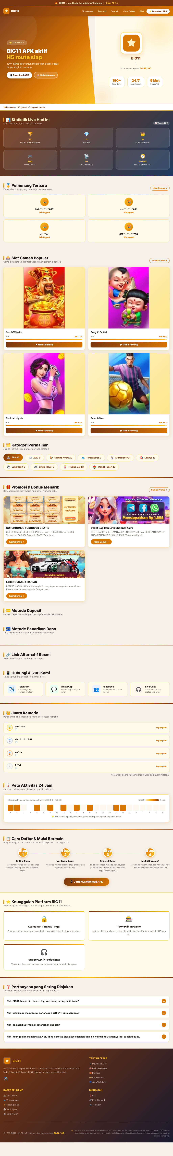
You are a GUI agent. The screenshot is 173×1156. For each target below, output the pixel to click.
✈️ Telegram (95, 1104)
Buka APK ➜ (112, 3)
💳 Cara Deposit (97, 1077)
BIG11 (15, 11)
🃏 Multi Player (10, 1114)
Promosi (102, 11)
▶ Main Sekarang (44, 344)
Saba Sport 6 (16, 467)
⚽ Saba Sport (10, 1109)
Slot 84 (13, 457)
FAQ (142, 11)
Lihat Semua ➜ (160, 188)
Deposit (115, 11)
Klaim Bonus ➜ (16, 542)
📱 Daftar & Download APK (86, 881)
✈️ (5, 1079)
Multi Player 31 (120, 458)
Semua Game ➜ (159, 260)
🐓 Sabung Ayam (11, 1104)
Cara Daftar (129, 11)
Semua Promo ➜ (159, 490)
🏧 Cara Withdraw (97, 1082)
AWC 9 (34, 458)
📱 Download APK (19, 75)
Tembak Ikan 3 (91, 458)
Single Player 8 (44, 467)
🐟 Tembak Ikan (11, 1100)
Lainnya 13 (147, 458)
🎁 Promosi (94, 1073)
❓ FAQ (92, 1095)
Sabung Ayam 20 (61, 458)
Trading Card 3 (73, 467)
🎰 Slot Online (10, 1095)
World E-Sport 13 (104, 467)
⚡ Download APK (158, 11)
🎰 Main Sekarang (46, 75)
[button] (86, 1001)
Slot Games (87, 11)
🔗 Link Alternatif (97, 1100)
